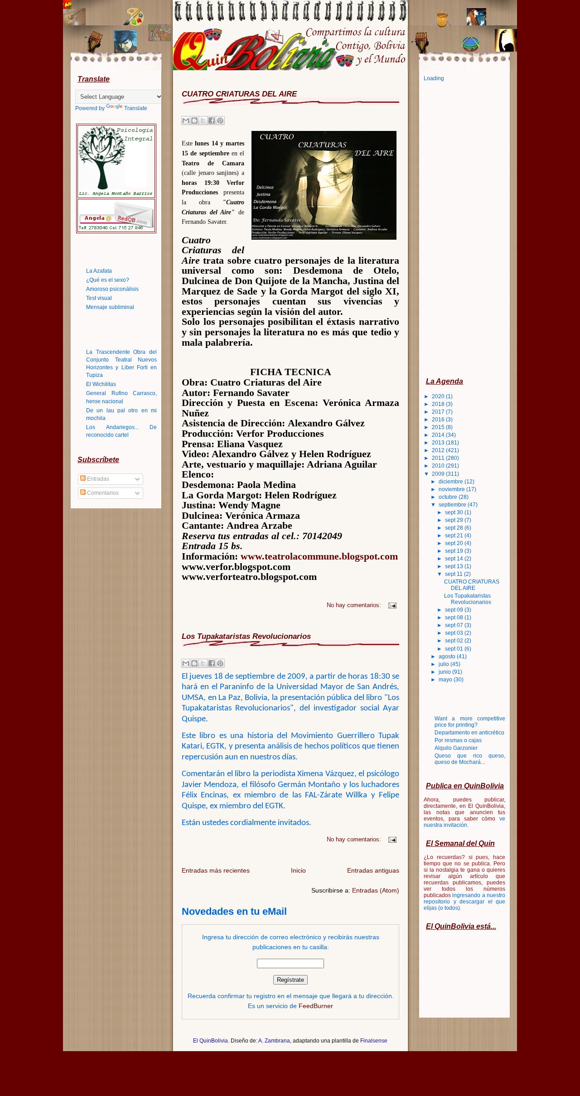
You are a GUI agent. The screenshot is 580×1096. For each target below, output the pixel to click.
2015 (439, 427)
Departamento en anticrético (469, 732)
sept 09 (454, 610)
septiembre (453, 505)
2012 (439, 450)
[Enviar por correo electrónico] (185, 120)
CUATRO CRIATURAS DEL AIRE (239, 93)
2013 (439, 442)
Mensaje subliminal (110, 307)
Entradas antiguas (373, 870)
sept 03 (454, 633)
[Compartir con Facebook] (211, 120)
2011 (439, 458)
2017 (439, 412)
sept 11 (454, 574)
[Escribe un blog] (194, 120)
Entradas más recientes (216, 870)
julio (444, 664)
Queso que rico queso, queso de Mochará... (470, 759)
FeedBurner (316, 1005)
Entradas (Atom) (375, 890)
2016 (439, 419)
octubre (449, 497)
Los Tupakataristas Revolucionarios (246, 636)
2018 (439, 404)
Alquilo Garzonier (456, 748)
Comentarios (102, 493)
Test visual (99, 298)
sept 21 (454, 535)
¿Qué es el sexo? (107, 280)
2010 (439, 466)
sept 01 (454, 649)
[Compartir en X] (203, 120)
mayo (446, 679)
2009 (439, 474)
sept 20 (454, 543)
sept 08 (454, 617)
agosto (448, 656)
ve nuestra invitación (464, 822)
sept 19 (454, 551)
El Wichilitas (101, 384)
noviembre (452, 489)
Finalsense (373, 1041)
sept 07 (454, 625)
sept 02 (454, 640)
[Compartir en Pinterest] (220, 120)
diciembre (451, 481)
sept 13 (454, 566)
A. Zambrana (274, 1041)
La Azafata (99, 271)
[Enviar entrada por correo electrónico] (391, 605)
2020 (439, 396)
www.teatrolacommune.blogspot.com (319, 556)
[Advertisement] (460, 229)
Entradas (97, 479)
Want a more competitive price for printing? (470, 721)
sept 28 (454, 528)
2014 (439, 435)
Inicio (298, 870)
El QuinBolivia (210, 1041)
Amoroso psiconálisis (112, 289)
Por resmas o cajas (458, 740)
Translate (135, 108)
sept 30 (454, 512)
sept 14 (454, 558)
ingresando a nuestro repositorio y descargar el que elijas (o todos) (464, 901)
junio (445, 672)
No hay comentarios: (355, 605)
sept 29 (454, 520)
